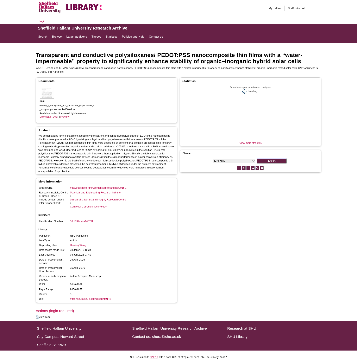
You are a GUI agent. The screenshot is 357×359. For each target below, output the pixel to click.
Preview (64, 116)
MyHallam (275, 8)
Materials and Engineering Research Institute (95, 192)
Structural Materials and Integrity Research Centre (98, 199)
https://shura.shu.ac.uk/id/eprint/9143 (90, 298)
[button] (37, 317)
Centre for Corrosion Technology (88, 206)
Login (42, 21)
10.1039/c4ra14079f (81, 221)
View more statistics (250, 143)
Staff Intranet (296, 8)
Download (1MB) (48, 116)
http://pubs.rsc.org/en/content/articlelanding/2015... (98, 187)
